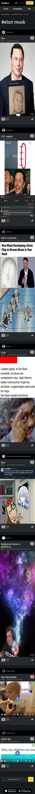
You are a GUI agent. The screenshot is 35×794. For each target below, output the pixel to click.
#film (8, 679)
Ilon (3, 38)
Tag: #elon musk (17, 14)
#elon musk (16, 40)
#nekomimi (22, 465)
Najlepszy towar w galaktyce (10, 545)
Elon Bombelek (9, 677)
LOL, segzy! (7, 136)
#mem (18, 240)
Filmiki (2, 679)
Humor (3, 40)
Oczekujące (17, 9)
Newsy (2, 465)
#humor (14, 240)
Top (29, 9)
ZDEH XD (6, 739)
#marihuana (16, 549)
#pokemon (23, 240)
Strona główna (5, 14)
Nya (3, 462)
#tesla (7, 138)
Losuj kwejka (31, 779)
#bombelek (20, 679)
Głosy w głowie (9, 238)
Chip (3, 352)
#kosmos (22, 549)
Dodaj (6, 9)
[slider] (8, 714)
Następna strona (13, 779)
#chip (25, 355)
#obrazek (9, 40)
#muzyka (14, 355)
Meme (2, 240)
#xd (12, 741)
